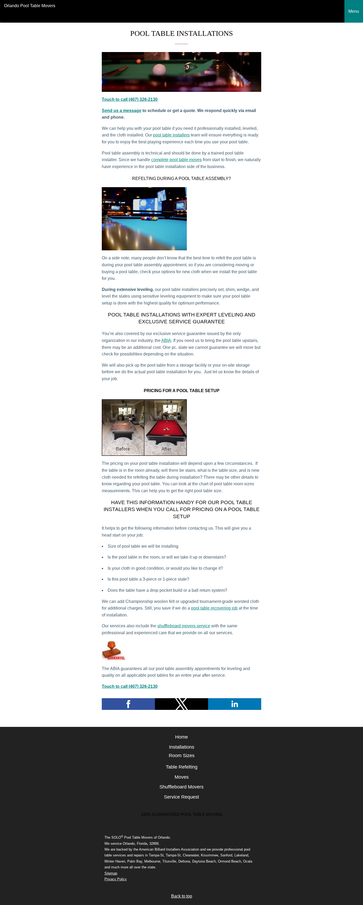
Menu (353, 11)
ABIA (166, 340)
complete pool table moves (176, 159)
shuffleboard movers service (183, 626)
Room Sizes (182, 755)
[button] (128, 704)
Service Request (181, 797)
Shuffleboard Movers (181, 787)
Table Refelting (181, 767)
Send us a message (121, 110)
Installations (181, 747)
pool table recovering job (214, 608)
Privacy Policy (115, 879)
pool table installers (171, 135)
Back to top (181, 896)
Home (181, 737)
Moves (182, 777)
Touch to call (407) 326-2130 (130, 99)
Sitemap (110, 873)
